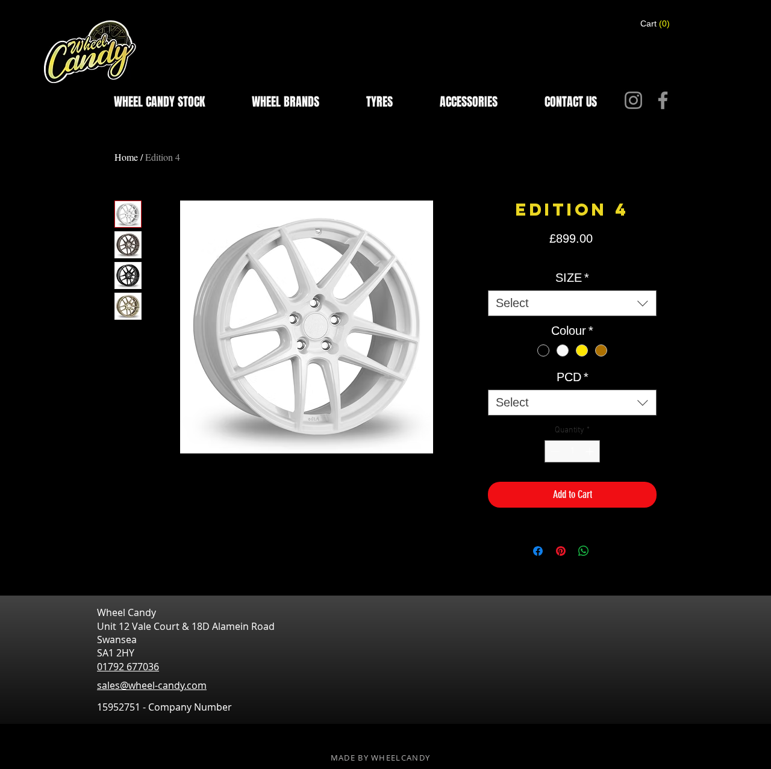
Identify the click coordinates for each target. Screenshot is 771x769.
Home (126, 157)
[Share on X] (606, 551)
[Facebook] (663, 100)
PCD (572, 377)
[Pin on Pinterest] (561, 551)
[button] (655, 23)
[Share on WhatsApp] (583, 551)
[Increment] (590, 451)
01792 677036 (128, 666)
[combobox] (572, 303)
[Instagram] (633, 100)
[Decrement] (553, 451)
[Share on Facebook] (538, 551)
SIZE (572, 277)
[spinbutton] (572, 451)
